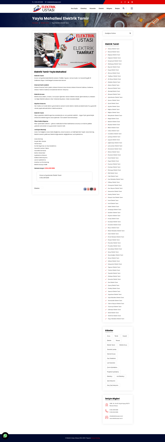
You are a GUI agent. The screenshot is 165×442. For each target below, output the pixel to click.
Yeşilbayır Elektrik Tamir (114, 76)
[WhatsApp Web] (121, 2)
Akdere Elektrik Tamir (113, 85)
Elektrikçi (84, 8)
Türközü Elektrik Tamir (114, 270)
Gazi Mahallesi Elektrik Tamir (115, 179)
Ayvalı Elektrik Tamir (113, 103)
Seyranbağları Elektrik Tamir (115, 255)
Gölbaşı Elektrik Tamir (114, 182)
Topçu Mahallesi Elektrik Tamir (116, 318)
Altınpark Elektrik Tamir (114, 94)
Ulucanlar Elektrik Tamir (114, 279)
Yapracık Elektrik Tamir (114, 291)
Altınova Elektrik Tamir (114, 73)
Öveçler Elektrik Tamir (114, 240)
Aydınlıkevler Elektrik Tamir (115, 97)
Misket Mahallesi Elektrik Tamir (116, 230)
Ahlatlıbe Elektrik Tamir (114, 82)
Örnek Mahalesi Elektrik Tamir (116, 237)
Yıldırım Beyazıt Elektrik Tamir (116, 303)
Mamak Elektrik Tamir (114, 51)
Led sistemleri (111, 363)
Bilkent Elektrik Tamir (113, 127)
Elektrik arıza (123, 345)
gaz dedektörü (111, 358)
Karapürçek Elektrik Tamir (115, 61)
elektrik (109, 340)
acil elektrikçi (120, 376)
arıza (108, 336)
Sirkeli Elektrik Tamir (113, 312)
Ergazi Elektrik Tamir (113, 161)
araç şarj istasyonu (112, 385)
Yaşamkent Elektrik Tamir (115, 294)
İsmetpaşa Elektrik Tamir (114, 209)
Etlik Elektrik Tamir (113, 173)
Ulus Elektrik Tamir (113, 282)
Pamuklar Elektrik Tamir (114, 243)
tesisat (118, 340)
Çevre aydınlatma (112, 367)
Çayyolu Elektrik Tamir (114, 139)
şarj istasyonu (111, 381)
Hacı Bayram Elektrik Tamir (115, 188)
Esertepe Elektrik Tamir (114, 167)
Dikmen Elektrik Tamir (114, 152)
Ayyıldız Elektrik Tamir (114, 106)
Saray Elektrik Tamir (113, 252)
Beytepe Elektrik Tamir (114, 124)
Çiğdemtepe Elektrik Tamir (115, 142)
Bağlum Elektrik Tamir (114, 112)
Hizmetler (93, 8)
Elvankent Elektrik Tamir (114, 155)
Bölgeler (109, 8)
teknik (116, 336)
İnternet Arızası (111, 354)
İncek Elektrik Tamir (113, 200)
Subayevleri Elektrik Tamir (115, 264)
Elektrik (101, 8)
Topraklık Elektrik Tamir (114, 273)
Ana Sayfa (74, 8)
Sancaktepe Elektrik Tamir (115, 249)
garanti (125, 336)
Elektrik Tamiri (45, 23)
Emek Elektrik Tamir (113, 158)
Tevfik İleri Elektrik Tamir (114, 315)
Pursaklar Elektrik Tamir (114, 246)
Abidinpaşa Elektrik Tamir (115, 64)
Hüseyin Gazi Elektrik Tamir (115, 197)
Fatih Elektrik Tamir (113, 176)
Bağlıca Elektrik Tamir (114, 109)
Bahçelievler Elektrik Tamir (115, 115)
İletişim (117, 8)
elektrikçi (109, 376)
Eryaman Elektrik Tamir (114, 164)
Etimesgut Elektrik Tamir (114, 170)
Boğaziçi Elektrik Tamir (114, 54)
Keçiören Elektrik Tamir (114, 215)
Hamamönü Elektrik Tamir (115, 191)
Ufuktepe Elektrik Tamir (114, 276)
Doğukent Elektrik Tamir (114, 58)
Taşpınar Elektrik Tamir (114, 267)
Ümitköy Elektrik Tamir (114, 288)
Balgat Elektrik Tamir (113, 118)
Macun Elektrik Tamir (113, 227)
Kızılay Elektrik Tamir (113, 218)
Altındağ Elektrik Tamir (114, 91)
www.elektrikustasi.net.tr (116, 418)
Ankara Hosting (95, 438)
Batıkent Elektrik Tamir (114, 121)
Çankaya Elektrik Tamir (114, 136)
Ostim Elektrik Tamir (113, 233)
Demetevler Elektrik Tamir (115, 149)
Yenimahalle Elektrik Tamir (115, 300)
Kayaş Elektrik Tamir (113, 70)
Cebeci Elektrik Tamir (113, 130)
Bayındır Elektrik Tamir (114, 67)
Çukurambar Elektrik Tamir (115, 146)
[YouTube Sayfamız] (128, 2)
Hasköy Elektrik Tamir (114, 194)
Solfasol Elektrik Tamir (114, 261)
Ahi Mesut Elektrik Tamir (114, 79)
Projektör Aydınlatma (113, 372)
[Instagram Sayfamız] (132, 2)
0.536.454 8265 (114, 412)
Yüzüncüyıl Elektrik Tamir (114, 306)
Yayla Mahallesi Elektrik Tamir (116, 297)
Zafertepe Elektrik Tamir (114, 309)
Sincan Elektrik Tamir (113, 258)
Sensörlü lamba (111, 349)
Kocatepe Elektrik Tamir (114, 221)
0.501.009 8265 (38, 2)
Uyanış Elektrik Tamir (113, 285)
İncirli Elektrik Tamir (113, 203)
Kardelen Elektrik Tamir (114, 212)
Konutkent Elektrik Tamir (114, 224)
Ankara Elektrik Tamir (113, 48)
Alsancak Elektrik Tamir (114, 88)
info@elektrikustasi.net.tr (54, 2)
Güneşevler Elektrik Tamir (115, 185)
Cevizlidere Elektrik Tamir (115, 133)
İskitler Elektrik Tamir (113, 206)
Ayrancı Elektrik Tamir (114, 100)
